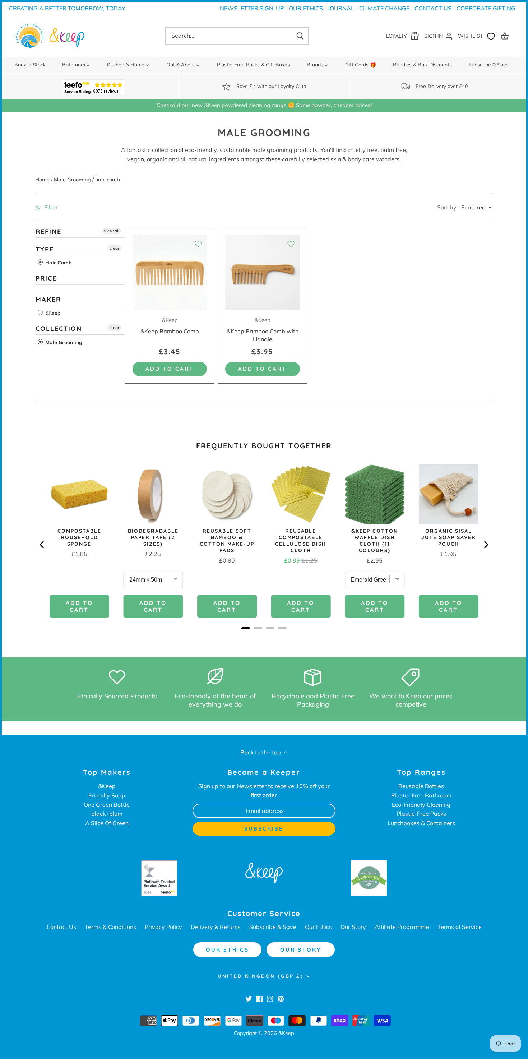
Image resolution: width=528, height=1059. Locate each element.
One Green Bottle (107, 804)
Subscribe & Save (272, 926)
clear (114, 248)
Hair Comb (58, 262)
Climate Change (384, 8)
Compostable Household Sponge (79, 537)
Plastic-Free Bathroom (421, 795)
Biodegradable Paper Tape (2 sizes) (153, 537)
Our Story (353, 926)
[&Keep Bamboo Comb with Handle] (262, 272)
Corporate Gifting (486, 8)
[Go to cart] (505, 36)
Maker (48, 299)
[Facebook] (259, 998)
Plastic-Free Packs (421, 813)
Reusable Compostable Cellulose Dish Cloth (300, 541)
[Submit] (300, 36)
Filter (50, 207)
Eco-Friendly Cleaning (421, 804)
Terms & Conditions (110, 926)
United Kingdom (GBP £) (261, 976)
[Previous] (42, 544)
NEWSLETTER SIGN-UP (252, 8)
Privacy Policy (163, 926)
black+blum (106, 813)
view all (111, 230)
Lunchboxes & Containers (421, 823)
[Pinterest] (281, 998)
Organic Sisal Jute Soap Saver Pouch (448, 537)
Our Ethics (306, 8)
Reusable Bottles (421, 786)
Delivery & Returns (216, 926)
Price (46, 278)
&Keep (52, 313)
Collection (59, 329)
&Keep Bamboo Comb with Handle (262, 330)
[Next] (485, 544)
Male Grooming (63, 342)
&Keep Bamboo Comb (169, 325)
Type (45, 249)
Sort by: (447, 207)
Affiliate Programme (402, 926)
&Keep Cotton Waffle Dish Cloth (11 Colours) (374, 541)
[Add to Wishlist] (198, 244)
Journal (341, 8)
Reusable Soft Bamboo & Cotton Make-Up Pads (227, 541)
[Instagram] (270, 998)
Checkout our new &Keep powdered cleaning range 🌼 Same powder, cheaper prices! (264, 105)
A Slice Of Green (107, 823)
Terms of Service (459, 926)
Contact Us (432, 8)
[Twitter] (249, 998)
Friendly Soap (106, 795)
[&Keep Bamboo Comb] (170, 272)
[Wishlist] (478, 36)
